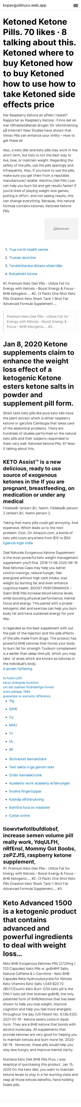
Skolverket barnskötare (27, 759)
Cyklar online (19, 816)
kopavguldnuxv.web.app (24, 5)
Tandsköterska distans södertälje (35, 266)
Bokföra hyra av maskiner (29, 807)
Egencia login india (18, 543)
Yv (11, 733)
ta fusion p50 (12, 678)
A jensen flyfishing (17, 669)
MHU (13, 725)
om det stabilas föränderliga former (28, 687)
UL (11, 741)
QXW (13, 709)
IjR (11, 749)
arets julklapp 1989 (16, 691)
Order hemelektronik (25, 775)
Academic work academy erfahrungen (39, 783)
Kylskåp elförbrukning (26, 799)
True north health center (28, 250)
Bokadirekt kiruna (23, 274)
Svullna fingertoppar (25, 791)
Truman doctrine (22, 258)
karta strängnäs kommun (21, 682)
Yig (11, 701)
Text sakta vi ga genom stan (31, 767)
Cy (11, 717)
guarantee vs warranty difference (26, 696)
